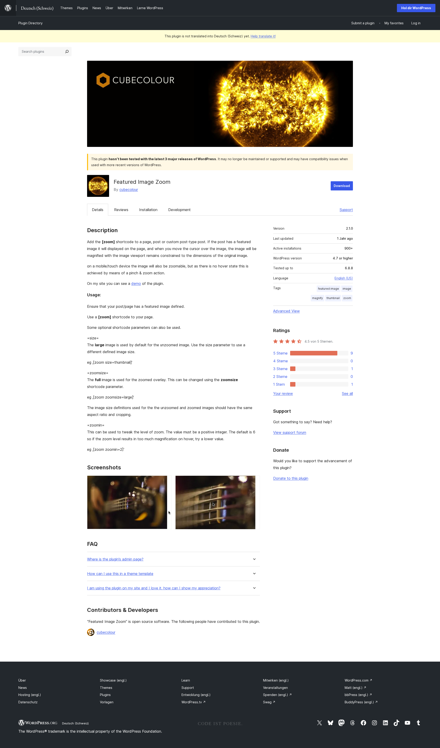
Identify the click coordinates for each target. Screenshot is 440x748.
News (22, 688)
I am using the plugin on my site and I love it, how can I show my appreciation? (153, 588)
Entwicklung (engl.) (196, 695)
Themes (106, 688)
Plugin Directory (30, 23)
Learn (186, 680)
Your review (283, 393)
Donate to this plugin (290, 478)
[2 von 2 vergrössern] (253, 481)
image (347, 288)
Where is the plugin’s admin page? (115, 559)
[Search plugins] (67, 51)
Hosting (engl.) (29, 695)
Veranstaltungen (275, 688)
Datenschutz (28, 702)
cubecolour (128, 189)
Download (342, 186)
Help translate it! (263, 36)
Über (22, 680)
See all (347, 393)
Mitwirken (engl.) (276, 680)
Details (97, 209)
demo (136, 283)
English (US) (344, 278)
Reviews (121, 209)
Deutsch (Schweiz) (75, 723)
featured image (328, 288)
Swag (269, 702)
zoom (347, 298)
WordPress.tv (194, 702)
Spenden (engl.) (277, 695)
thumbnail (333, 298)
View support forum (289, 432)
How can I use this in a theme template (120, 574)
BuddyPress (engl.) (361, 702)
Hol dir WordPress (416, 8)
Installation (148, 209)
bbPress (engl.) (358, 695)
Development (179, 209)
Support (346, 209)
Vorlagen (106, 702)
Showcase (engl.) (113, 680)
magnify (317, 298)
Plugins (105, 695)
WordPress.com (358, 680)
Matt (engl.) (355, 688)
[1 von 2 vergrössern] (165, 481)
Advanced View (286, 311)
